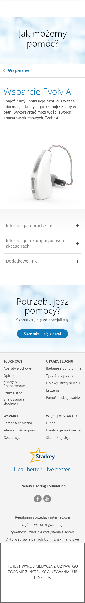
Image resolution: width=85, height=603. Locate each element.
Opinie (9, 376)
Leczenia (53, 390)
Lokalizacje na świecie (63, 430)
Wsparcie (18, 70)
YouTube (47, 498)
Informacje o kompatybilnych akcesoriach (35, 243)
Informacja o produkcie (29, 225)
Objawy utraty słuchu (63, 383)
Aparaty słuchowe (18, 368)
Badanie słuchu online (63, 368)
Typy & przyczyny (59, 376)
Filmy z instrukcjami (19, 430)
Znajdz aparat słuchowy (15, 401)
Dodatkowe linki (22, 261)
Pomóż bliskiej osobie (63, 398)
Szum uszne (13, 393)
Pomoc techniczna (18, 423)
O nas (50, 423)
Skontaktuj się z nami (42, 333)
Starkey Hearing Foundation (43, 486)
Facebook (38, 498)
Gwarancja (12, 438)
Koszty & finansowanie (14, 384)
